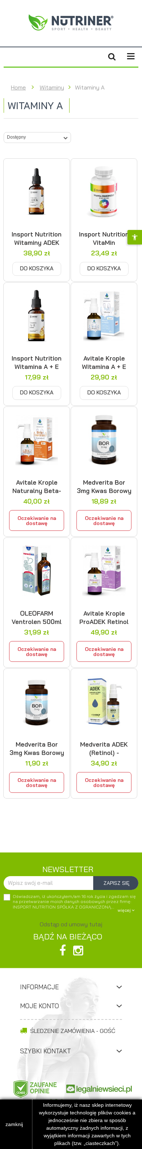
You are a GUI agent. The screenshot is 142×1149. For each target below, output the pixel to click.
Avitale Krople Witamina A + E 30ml (104, 362)
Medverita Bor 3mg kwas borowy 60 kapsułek (36, 748)
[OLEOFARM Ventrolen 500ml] (37, 571)
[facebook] (62, 950)
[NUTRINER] (71, 22)
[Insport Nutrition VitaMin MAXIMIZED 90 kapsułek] (104, 191)
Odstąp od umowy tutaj (71, 924)
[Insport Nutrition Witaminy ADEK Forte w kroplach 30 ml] (37, 191)
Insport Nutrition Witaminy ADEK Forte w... (37, 238)
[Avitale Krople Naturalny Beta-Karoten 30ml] (37, 440)
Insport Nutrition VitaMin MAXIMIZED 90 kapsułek (104, 238)
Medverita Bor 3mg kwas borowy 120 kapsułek (104, 486)
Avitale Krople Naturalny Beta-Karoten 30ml (36, 486)
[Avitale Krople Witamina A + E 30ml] (104, 316)
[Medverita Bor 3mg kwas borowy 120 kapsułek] (104, 440)
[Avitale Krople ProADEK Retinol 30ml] (104, 571)
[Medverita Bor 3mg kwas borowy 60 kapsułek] (37, 702)
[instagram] (78, 950)
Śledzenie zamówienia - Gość (72, 1030)
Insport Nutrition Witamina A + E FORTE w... (37, 362)
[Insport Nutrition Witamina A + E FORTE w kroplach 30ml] (37, 316)
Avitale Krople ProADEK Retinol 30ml (104, 617)
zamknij (14, 1124)
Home (18, 87)
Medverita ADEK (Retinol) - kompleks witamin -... (104, 748)
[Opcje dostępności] (134, 237)
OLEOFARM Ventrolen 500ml (37, 617)
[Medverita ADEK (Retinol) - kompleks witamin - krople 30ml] (104, 702)
